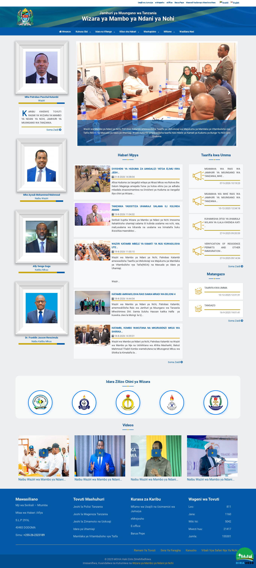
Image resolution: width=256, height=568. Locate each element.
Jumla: (210, 536)
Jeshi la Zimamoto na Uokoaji (92, 521)
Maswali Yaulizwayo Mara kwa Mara (200, 2)
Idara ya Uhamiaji (84, 529)
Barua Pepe (179, 2)
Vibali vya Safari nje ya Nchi (219, 550)
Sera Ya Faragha (171, 550)
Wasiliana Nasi (187, 31)
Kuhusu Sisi (82, 31)
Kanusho (191, 550)
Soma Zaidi (52, 129)
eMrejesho (137, 518)
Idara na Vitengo (103, 31)
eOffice (169, 2)
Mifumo (168, 31)
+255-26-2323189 (34, 535)
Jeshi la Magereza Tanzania (90, 514)
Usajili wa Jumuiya (145, 2)
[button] (84, 93)
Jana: (210, 514)
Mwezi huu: (210, 529)
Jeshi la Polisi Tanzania (88, 506)
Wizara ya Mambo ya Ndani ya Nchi (152, 563)
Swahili (225, 2)
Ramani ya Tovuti (145, 550)
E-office (135, 526)
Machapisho (150, 31)
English (236, 2)
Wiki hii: (210, 521)
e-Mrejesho (159, 2)
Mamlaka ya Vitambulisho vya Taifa (95, 536)
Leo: (210, 506)
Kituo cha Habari (128, 31)
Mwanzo (66, 31)
